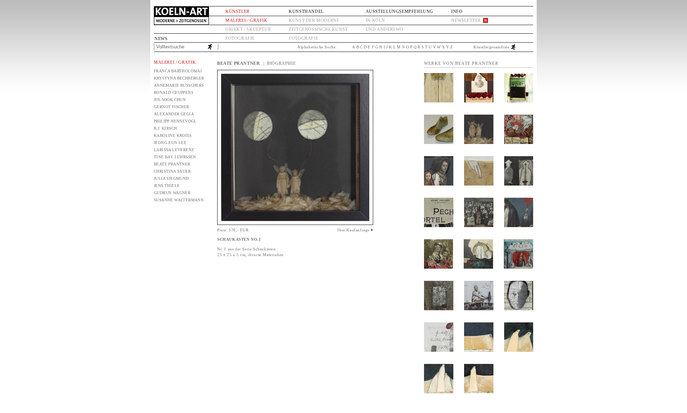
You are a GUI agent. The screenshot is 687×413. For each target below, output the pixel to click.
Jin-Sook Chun (170, 99)
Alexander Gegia (174, 114)
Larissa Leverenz (174, 150)
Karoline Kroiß (172, 135)
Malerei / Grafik (246, 20)
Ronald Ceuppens (173, 92)
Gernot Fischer (171, 107)
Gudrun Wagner (172, 193)
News (161, 38)
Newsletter (466, 20)
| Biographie (279, 63)
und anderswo (384, 29)
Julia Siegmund (171, 178)
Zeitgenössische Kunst (318, 29)
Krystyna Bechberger (179, 78)
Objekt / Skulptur (248, 29)
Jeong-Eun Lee (170, 142)
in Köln (375, 20)
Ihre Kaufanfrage (353, 230)
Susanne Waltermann (179, 200)
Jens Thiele (167, 185)
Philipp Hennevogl (175, 121)
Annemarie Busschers (179, 85)
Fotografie (240, 38)
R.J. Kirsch (165, 128)
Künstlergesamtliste (491, 47)
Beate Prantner (172, 164)
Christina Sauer (172, 171)
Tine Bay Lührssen (175, 157)
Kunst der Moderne (314, 20)
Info (456, 11)
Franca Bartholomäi (178, 71)
